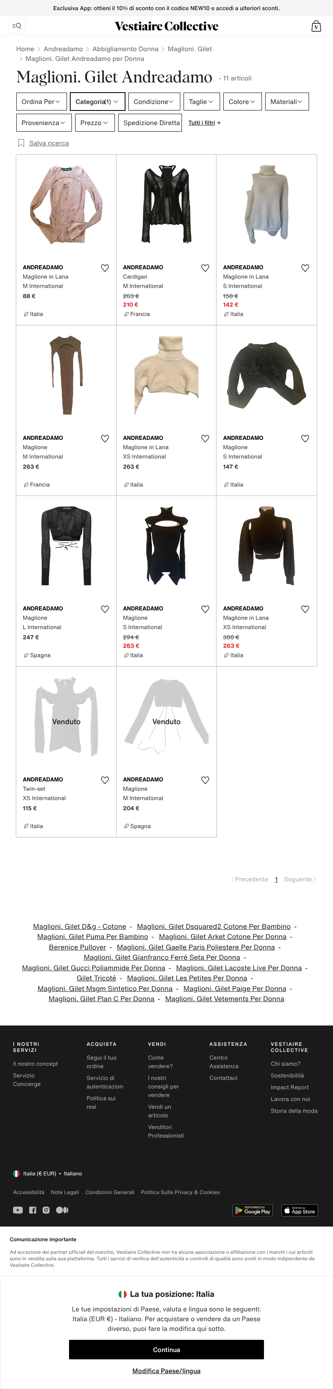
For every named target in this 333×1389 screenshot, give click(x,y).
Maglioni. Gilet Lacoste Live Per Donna (239, 968)
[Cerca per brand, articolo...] (16, 26)
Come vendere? (160, 1062)
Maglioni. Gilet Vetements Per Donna (224, 999)
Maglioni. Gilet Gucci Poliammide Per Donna (93, 968)
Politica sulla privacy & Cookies (180, 1192)
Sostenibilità (287, 1075)
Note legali (65, 1192)
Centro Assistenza (224, 1062)
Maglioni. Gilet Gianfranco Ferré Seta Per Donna (162, 957)
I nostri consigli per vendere (163, 1086)
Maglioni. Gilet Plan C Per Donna (101, 999)
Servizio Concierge (27, 1079)
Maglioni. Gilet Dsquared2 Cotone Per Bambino (214, 927)
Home (25, 49)
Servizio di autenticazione (106, 1082)
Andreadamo (63, 49)
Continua (166, 1349)
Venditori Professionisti (166, 1131)
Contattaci (224, 1078)
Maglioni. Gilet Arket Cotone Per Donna (223, 937)
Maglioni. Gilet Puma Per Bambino (92, 937)
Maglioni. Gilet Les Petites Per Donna (187, 978)
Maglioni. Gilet (190, 49)
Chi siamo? (286, 1064)
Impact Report (290, 1087)
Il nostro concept (35, 1064)
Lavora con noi (290, 1099)
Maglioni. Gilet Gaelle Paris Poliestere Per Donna (196, 947)
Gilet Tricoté (96, 978)
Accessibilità (28, 1192)
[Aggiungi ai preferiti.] (105, 268)
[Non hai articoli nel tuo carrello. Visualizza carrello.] (316, 26)
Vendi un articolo (159, 1111)
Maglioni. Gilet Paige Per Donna (235, 989)
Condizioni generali (110, 1192)
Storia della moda (294, 1111)
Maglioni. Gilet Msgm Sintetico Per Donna (105, 989)
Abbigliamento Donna (125, 49)
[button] (316, 26)
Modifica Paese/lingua (166, 1371)
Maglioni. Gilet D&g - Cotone (79, 927)
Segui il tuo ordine (101, 1062)
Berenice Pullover (77, 947)
